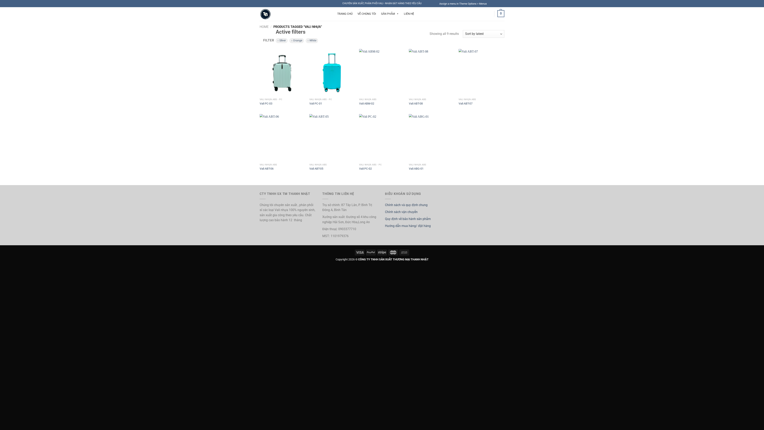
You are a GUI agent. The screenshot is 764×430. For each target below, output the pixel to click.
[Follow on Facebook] (491, 3)
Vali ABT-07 (466, 103)
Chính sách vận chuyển (401, 212)
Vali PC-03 (266, 103)
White (312, 40)
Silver (282, 40)
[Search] (328, 13)
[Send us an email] (502, 3)
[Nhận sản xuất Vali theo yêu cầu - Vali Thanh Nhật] (290, 14)
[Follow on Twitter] (498, 3)
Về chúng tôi (367, 13)
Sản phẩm (388, 13)
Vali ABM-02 (366, 103)
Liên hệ (409, 13)
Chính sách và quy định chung (406, 205)
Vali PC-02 (365, 168)
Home (264, 27)
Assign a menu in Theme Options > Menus (463, 3)
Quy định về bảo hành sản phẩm (408, 219)
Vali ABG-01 (416, 168)
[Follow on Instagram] (495, 3)
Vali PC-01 (315, 103)
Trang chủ (345, 13)
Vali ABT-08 (416, 103)
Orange (297, 40)
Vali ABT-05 (316, 168)
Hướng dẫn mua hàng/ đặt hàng (408, 226)
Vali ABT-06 (267, 168)
